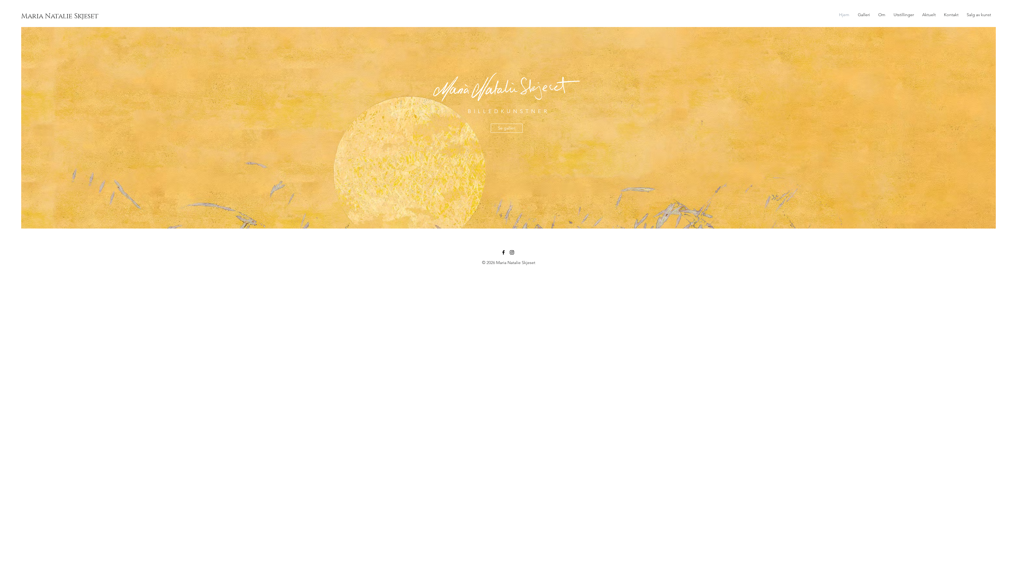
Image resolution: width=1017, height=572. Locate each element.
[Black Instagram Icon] (512, 252)
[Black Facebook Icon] (503, 252)
